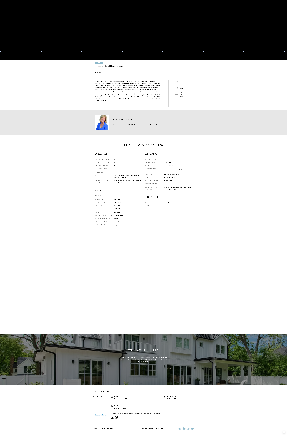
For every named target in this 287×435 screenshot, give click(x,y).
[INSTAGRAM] (179, 428)
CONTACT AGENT (175, 124)
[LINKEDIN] (184, 428)
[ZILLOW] (192, 428)
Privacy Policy (159, 428)
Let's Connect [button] (143, 369)
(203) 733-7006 (131, 124)
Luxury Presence (107, 428)
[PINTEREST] (188, 428)
